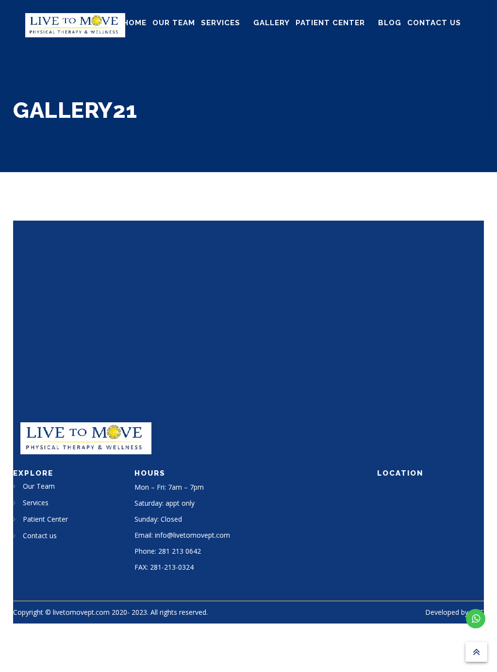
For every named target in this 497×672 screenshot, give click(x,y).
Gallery (271, 22)
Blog (389, 22)
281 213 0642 (179, 551)
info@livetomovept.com (192, 535)
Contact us (434, 22)
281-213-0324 (172, 567)
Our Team (173, 22)
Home (135, 22)
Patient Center (330, 22)
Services (220, 22)
